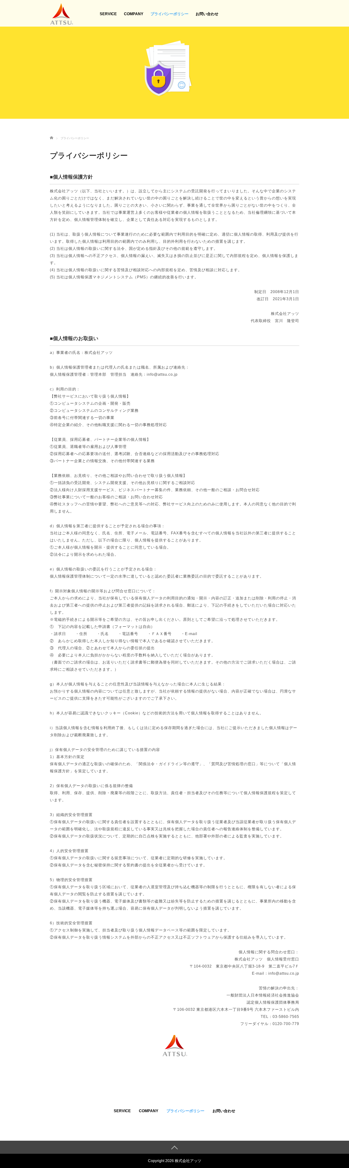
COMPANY (133, 14)
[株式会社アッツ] (62, 13)
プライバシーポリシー (170, 14)
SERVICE (108, 14)
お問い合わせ (207, 14)
